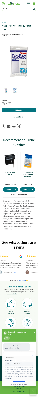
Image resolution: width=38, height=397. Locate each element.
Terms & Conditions (19, 386)
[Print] (14, 126)
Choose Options (10, 189)
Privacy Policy (19, 388)
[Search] (33, 9)
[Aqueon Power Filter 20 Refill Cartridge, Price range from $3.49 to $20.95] (27, 161)
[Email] (8, 126)
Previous (2, 171)
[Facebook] (3, 126)
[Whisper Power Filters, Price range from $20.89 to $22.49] (10, 161)
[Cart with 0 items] (33, 3)
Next (36, 171)
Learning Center (12, 294)
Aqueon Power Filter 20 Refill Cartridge (28, 174)
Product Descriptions (19, 194)
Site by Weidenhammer (19, 391)
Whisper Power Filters (10, 173)
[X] (19, 126)
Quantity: (4, 100)
